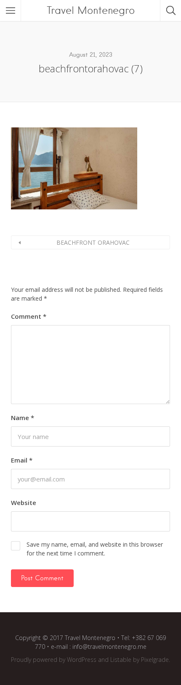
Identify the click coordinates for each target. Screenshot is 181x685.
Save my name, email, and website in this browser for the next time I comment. (95, 548)
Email (21, 460)
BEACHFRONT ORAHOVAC (93, 242)
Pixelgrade (155, 660)
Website (23, 502)
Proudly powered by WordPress (53, 660)
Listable (120, 660)
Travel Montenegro (91, 10)
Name (22, 417)
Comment (28, 316)
